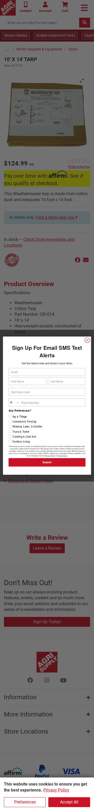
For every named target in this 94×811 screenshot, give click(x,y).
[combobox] (14, 402)
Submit (47, 462)
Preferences (25, 802)
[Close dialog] (87, 340)
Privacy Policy (56, 790)
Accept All (69, 802)
